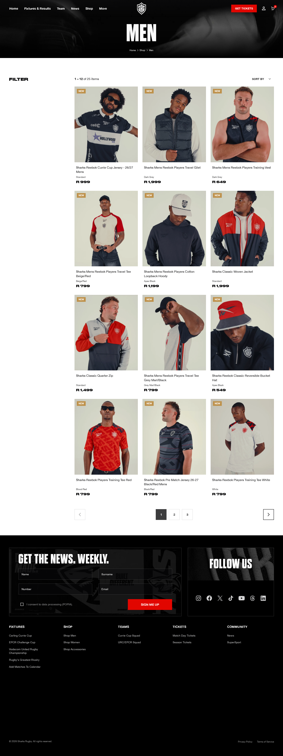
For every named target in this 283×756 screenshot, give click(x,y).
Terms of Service (265, 741)
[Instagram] (198, 598)
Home (13, 8)
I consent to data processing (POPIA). (50, 604)
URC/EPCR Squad (129, 642)
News (75, 8)
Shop (89, 8)
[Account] (264, 8)
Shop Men (70, 635)
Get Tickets (244, 8)
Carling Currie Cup (20, 635)
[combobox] (263, 78)
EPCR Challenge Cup (22, 642)
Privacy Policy (245, 741)
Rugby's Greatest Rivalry (24, 659)
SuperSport (234, 642)
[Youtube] (241, 598)
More (103, 8)
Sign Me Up (150, 604)
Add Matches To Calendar (25, 666)
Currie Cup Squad (129, 635)
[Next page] (268, 514)
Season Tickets (182, 642)
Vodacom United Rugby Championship (23, 651)
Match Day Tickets (184, 635)
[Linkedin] (263, 598)
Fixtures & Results (37, 8)
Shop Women (72, 642)
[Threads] (252, 598)
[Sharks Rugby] (141, 8)
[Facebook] (209, 598)
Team (61, 8)
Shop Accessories (75, 649)
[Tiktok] (230, 598)
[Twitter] (220, 598)
